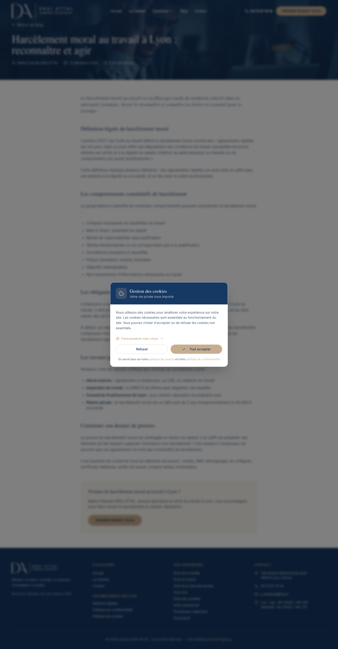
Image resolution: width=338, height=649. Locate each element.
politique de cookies (162, 359)
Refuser (142, 349)
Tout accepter (200, 349)
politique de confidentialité (203, 359)
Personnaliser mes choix (139, 338)
